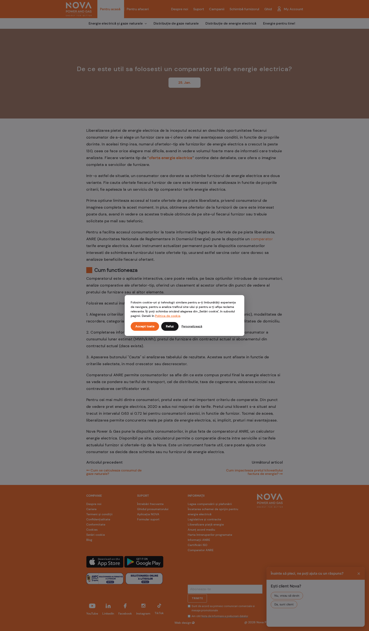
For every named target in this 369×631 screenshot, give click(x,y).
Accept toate (144, 326)
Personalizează (192, 326)
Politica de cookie (167, 316)
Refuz (170, 326)
